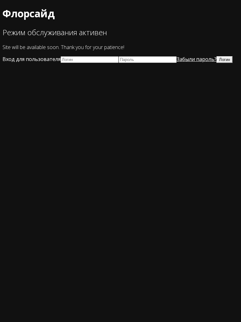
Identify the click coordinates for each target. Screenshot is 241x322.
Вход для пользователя (32, 59)
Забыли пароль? (197, 59)
